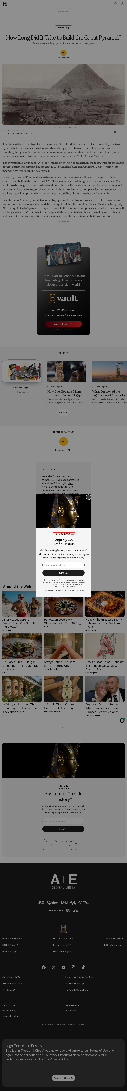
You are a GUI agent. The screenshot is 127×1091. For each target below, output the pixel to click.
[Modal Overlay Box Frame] (63, 545)
